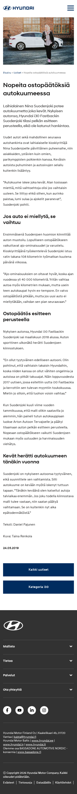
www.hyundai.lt (36, 744)
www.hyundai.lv (13, 744)
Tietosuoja (25, 783)
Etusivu (7, 72)
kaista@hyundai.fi (25, 737)
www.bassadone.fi (29, 752)
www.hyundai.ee (42, 741)
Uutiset (17, 72)
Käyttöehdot (63, 783)
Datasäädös (43, 783)
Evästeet (8, 783)
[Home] (18, 9)
